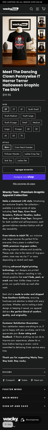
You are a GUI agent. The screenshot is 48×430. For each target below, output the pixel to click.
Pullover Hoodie (11, 153)
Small (24, 122)
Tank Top (8, 160)
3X (36, 129)
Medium (36, 122)
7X (21, 135)
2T (5, 109)
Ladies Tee (22, 160)
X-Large (18, 129)
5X (13, 135)
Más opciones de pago (24, 183)
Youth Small (33, 109)
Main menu (10, 397)
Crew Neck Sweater (24, 147)
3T (14, 109)
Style (6, 142)
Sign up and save (15, 406)
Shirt (6, 147)
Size (5, 104)
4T (21, 109)
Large (6, 129)
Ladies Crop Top (32, 153)
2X (28, 129)
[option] (19, 41)
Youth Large (28, 115)
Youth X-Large (10, 122)
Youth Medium (10, 115)
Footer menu (12, 389)
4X (5, 135)
